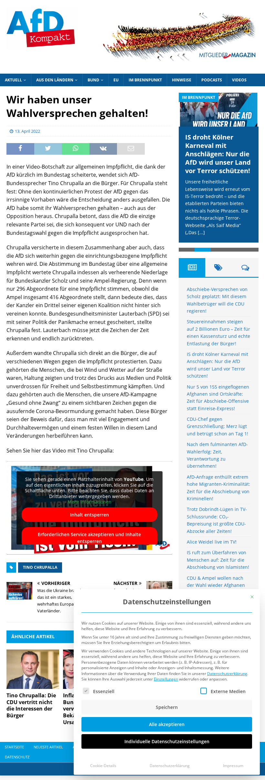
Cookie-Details (103, 765)
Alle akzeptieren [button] (167, 724)
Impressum (233, 765)
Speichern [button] (167, 707)
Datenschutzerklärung (227, 673)
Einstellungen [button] (166, 679)
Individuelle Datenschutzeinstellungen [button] (166, 741)
